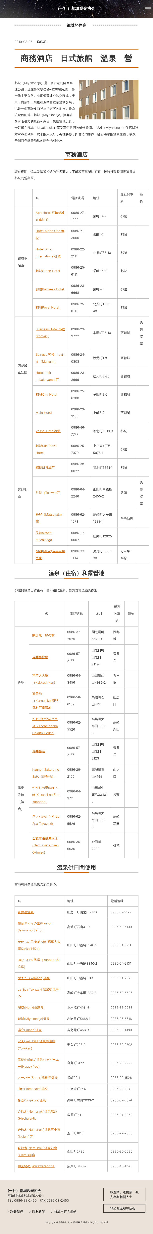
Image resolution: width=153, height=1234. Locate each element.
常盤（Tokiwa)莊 (48, 493)
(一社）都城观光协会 (76, 8)
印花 (43, 42)
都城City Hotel (46, 394)
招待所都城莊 (45, 468)
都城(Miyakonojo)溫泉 (34, 1019)
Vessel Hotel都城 (48, 431)
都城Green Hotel (48, 271)
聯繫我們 (16, 1212)
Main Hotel (44, 413)
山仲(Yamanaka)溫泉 (33, 1089)
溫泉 (47, 978)
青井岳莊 (38, 751)
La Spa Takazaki (30, 989)
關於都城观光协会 (122, 1208)
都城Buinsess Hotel (50, 289)
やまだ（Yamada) (31, 978)
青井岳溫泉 (26, 912)
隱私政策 (38, 1212)
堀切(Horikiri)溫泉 (30, 1008)
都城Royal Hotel (47, 307)
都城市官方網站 (65, 1212)
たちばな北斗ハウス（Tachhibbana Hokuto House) (45, 726)
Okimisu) (25, 1155)
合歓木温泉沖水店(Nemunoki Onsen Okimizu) (45, 845)
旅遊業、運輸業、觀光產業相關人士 (124, 1194)
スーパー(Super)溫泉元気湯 (38, 1078)
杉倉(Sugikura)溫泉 (32, 1100)
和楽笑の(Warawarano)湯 (36, 1166)
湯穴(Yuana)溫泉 (30, 1030)
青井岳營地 (40, 657)
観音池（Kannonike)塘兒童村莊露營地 (45, 701)
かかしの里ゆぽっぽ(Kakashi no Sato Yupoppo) (46, 795)
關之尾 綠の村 (43, 635)
